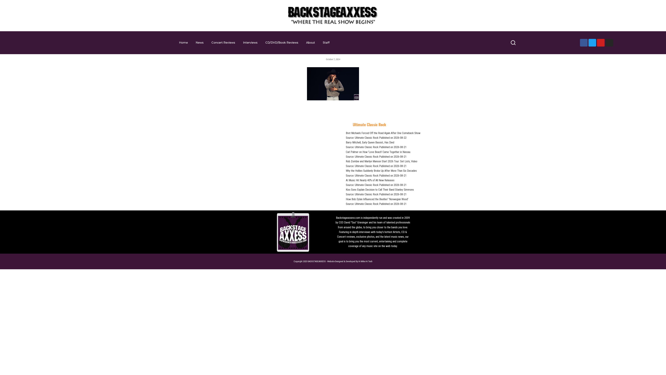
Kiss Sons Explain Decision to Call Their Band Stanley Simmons (380, 189)
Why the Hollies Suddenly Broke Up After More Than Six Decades (381, 170)
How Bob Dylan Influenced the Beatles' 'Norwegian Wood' (377, 199)
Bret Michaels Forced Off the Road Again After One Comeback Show (383, 133)
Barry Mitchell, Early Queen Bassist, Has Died (370, 142)
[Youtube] (601, 43)
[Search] (513, 44)
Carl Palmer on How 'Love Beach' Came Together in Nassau (378, 152)
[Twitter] (592, 43)
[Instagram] (609, 43)
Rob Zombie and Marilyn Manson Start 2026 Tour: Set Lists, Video (381, 161)
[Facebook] (584, 43)
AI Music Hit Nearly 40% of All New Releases (370, 180)
